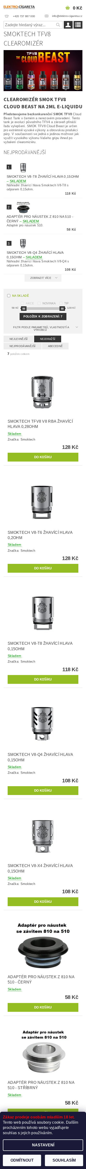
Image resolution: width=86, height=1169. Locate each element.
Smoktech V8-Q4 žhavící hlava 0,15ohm (35, 255)
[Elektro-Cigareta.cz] (21, 6)
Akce (30, 303)
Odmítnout (22, 1160)
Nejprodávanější (23, 346)
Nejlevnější (19, 339)
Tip (66, 303)
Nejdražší (47, 339)
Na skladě (20, 295)
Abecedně (55, 346)
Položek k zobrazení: (42, 316)
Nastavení (43, 1145)
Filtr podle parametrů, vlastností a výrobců (41, 328)
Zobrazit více (40, 277)
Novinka (49, 303)
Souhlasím (64, 1160)
